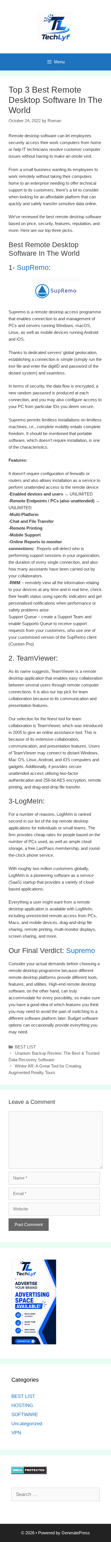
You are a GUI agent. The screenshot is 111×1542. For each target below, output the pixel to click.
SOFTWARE (24, 1414)
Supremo (79, 950)
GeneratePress (75, 1532)
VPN (16, 1432)
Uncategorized (26, 1423)
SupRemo (33, 267)
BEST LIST (25, 1046)
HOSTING (22, 1405)
